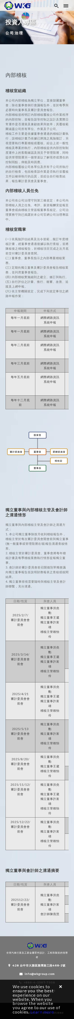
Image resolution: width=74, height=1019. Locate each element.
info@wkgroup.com (40, 974)
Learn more (42, 1011)
